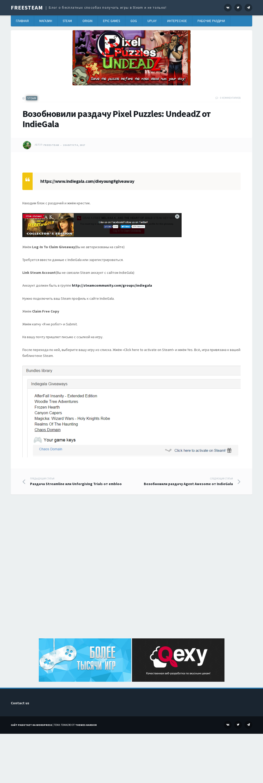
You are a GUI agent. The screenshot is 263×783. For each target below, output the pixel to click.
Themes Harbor (86, 725)
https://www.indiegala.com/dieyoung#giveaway (87, 181)
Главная (22, 21)
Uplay (152, 21)
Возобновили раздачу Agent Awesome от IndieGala (188, 481)
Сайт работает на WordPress (31, 725)
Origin (87, 21)
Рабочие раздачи (211, 21)
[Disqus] (131, 572)
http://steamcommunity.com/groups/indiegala (112, 285)
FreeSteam (27, 7)
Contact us (20, 703)
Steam (67, 21)
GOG (133, 21)
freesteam (51, 145)
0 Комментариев (230, 97)
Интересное (177, 21)
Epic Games (111, 21)
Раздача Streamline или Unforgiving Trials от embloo (76, 481)
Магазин (45, 21)
